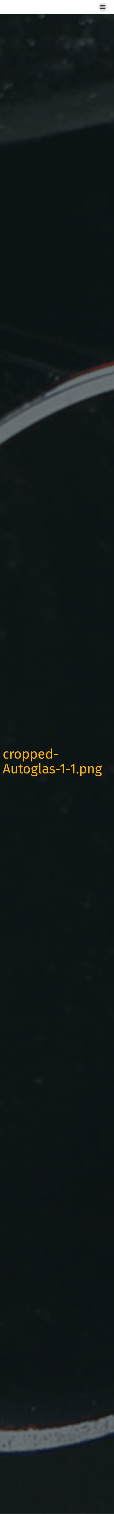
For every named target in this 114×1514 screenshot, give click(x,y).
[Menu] (102, 7)
